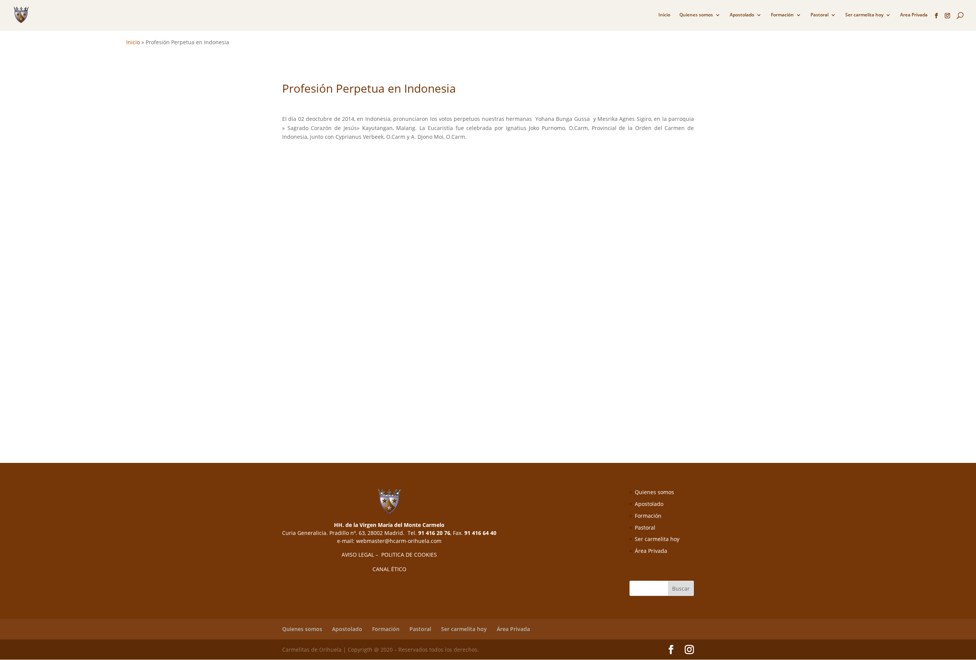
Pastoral (819, 15)
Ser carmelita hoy (864, 15)
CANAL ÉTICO (389, 569)
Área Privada (651, 550)
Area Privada (914, 15)
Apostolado (742, 15)
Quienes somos (696, 15)
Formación (782, 15)
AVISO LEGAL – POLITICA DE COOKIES (389, 554)
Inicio (664, 15)
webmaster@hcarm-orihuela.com (398, 540)
